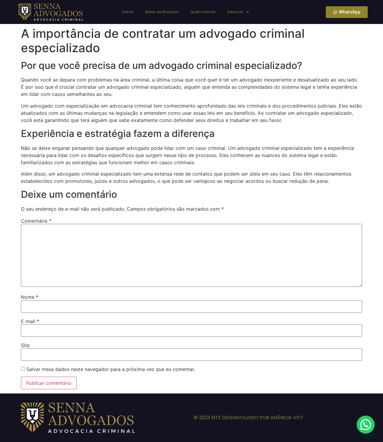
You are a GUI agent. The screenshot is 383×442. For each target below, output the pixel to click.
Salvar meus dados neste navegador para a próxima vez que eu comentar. (110, 369)
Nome (29, 297)
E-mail (30, 321)
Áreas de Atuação (161, 11)
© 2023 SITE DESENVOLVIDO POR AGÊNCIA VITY (248, 417)
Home (127, 11)
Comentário (36, 220)
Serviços (235, 11)
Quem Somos (202, 11)
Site (25, 345)
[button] (366, 425)
